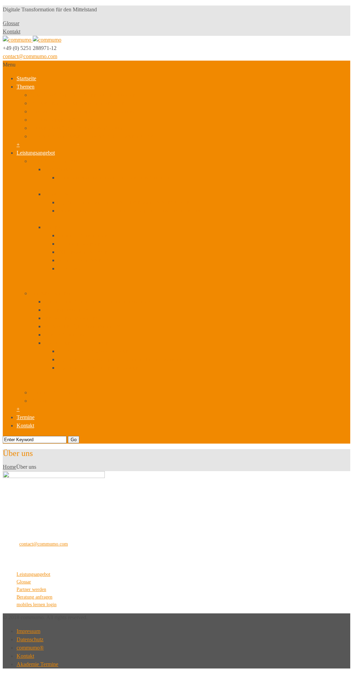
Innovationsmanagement (70, 318)
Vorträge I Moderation (54, 392)
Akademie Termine (37, 664)
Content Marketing (64, 335)
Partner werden (31, 589)
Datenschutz (30, 639)
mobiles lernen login (37, 604)
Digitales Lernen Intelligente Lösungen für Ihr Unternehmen (123, 359)
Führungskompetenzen (83, 252)
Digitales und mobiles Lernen (76, 343)
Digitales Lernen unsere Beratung (94, 351)
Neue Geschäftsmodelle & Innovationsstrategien (82, 95)
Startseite (26, 78)
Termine (25, 417)
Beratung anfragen (34, 597)
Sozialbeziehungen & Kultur (61, 120)
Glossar (11, 23)
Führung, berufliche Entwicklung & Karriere (79, 128)
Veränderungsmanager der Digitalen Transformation (114, 177)
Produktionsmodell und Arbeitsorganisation (77, 103)
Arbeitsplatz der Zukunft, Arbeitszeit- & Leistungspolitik (91, 136)
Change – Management (83, 235)
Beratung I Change (51, 293)
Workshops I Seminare (55, 161)
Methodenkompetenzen (83, 260)
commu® (30, 648)
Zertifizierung (59, 169)
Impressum (28, 631)
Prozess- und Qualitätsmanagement (82, 326)
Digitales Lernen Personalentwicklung (99, 368)
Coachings (69, 268)
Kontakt (11, 31)
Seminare (54, 227)
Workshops (56, 194)
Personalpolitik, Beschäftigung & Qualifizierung (82, 111)
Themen (25, 87)
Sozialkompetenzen (79, 244)
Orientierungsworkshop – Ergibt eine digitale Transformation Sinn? (131, 211)
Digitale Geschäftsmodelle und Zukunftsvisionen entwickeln (123, 202)
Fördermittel (43, 401)
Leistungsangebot (36, 153)
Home (9, 467)
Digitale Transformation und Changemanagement (97, 301)
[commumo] (32, 40)
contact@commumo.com (30, 56)
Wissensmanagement (66, 310)
